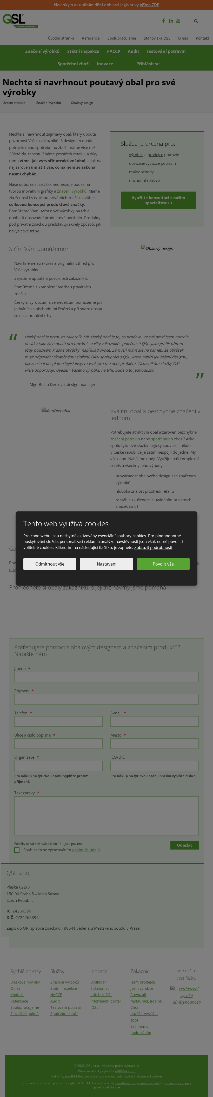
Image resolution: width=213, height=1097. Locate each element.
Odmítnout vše (49, 564)
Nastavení (106, 564)
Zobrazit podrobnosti (153, 547)
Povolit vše (163, 564)
